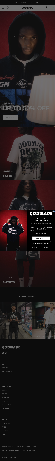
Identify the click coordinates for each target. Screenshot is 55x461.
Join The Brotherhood (41, 243)
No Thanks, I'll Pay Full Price (41, 247)
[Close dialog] (54, 211)
